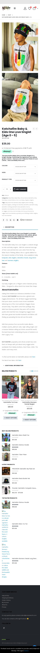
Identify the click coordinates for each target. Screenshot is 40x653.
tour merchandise (6, 215)
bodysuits (5, 258)
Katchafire (31, 198)
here (33, 357)
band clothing (29, 202)
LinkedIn (10, 220)
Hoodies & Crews (16, 400)
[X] (33, 2)
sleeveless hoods (22, 258)
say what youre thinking (22, 213)
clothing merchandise (17, 204)
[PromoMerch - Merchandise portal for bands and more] (6, 639)
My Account (5, 602)
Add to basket (21, 189)
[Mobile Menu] (15, 8)
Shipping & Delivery (7, 598)
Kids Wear (4, 200)
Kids (35, 198)
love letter (17, 209)
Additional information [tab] (14, 365)
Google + (14, 220)
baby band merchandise (11, 202)
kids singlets (13, 258)
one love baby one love (19, 211)
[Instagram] (36, 2)
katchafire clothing (7, 207)
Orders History (6, 600)
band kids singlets (6, 204)
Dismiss (26, 651)
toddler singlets (33, 213)
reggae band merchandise (9, 213)
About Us (4, 605)
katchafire (26, 204)
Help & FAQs (5, 595)
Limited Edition (12, 200)
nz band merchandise (26, 209)
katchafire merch (25, 207)
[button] (30, 371)
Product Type (7, 179)
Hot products (24, 198)
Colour (4, 165)
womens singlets (13, 260)
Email (17, 220)
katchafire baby (34, 204)
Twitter (7, 220)
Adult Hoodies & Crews (7, 400)
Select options (11, 418)
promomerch (29, 211)
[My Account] (25, 8)
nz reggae (4, 211)
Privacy (4, 607)
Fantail (23, 400)
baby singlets (22, 202)
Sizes (3, 172)
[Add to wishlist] (16, 379)
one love (10, 211)
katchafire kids (16, 207)
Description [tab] (9, 227)
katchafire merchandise (8, 209)
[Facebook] (30, 2)
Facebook (3, 220)
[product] (10, 387)
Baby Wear (11, 198)
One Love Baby (20, 200)
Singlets (27, 200)
